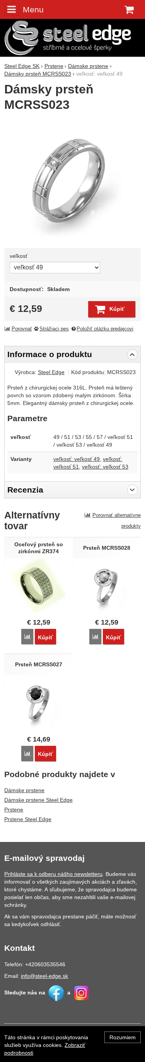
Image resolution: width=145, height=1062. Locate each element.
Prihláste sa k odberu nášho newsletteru (53, 874)
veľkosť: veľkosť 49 (76, 459)
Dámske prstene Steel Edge (38, 800)
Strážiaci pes (54, 329)
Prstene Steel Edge (27, 819)
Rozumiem (122, 1037)
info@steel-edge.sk (44, 976)
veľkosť (18, 256)
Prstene (13, 809)
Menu (33, 9)
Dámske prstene (24, 790)
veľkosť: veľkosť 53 (105, 467)
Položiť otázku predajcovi (105, 329)
